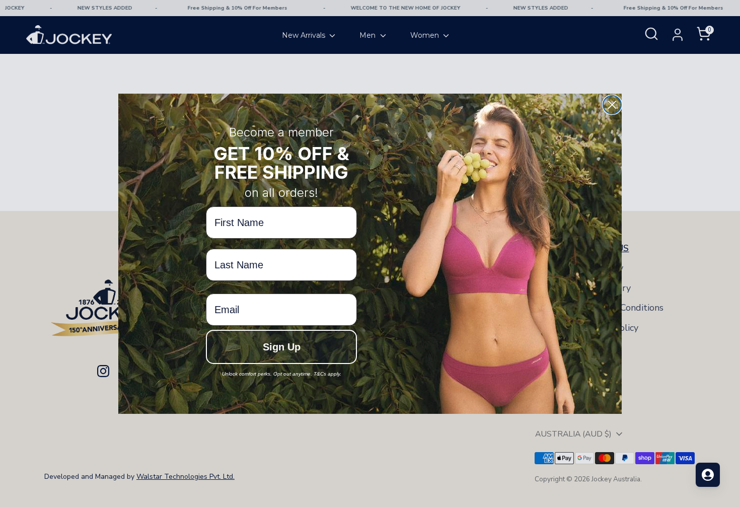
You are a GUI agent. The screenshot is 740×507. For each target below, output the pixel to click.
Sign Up (282, 346)
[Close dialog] (612, 105)
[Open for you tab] (708, 475)
